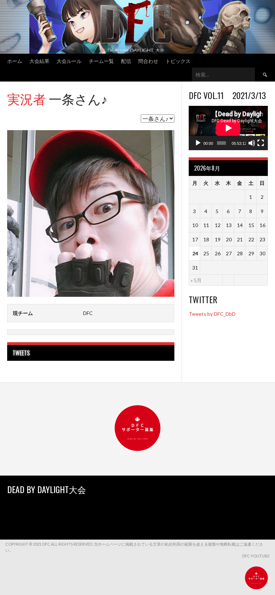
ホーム (14, 60)
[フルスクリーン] (260, 143)
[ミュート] (251, 143)
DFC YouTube (256, 556)
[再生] (198, 143)
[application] (228, 128)
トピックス (177, 60)
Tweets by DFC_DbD (212, 314)
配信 (126, 60)
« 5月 (196, 280)
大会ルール (69, 60)
